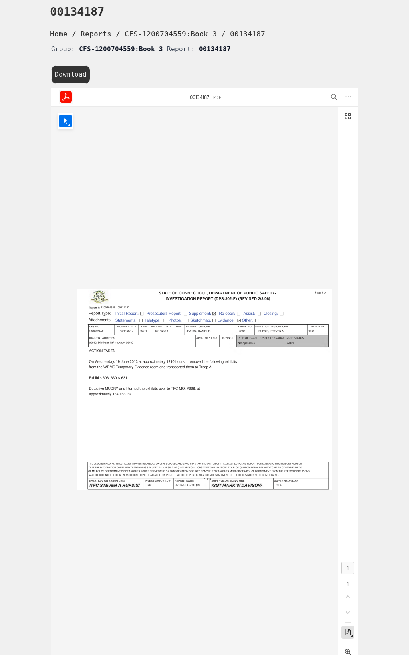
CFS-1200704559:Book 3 (171, 34)
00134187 (247, 34)
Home (59, 34)
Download (71, 74)
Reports (96, 34)
